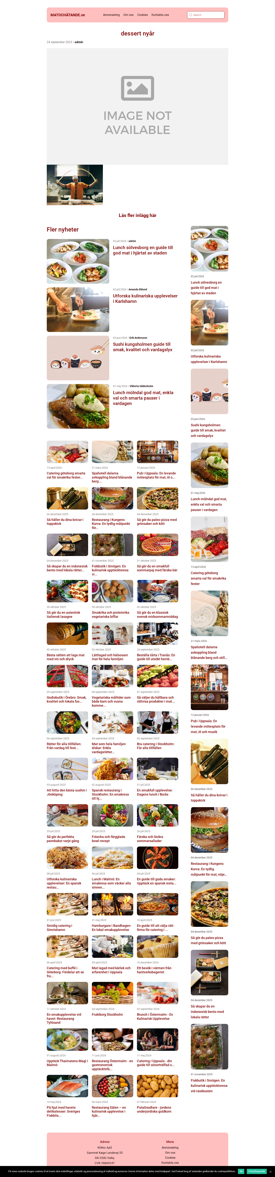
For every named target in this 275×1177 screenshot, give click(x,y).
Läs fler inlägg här (137, 215)
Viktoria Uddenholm (141, 386)
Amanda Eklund (138, 289)
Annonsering (111, 15)
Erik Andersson (138, 337)
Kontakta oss (160, 15)
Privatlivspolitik (257, 1171)
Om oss (128, 15)
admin (79, 42)
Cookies (142, 15)
